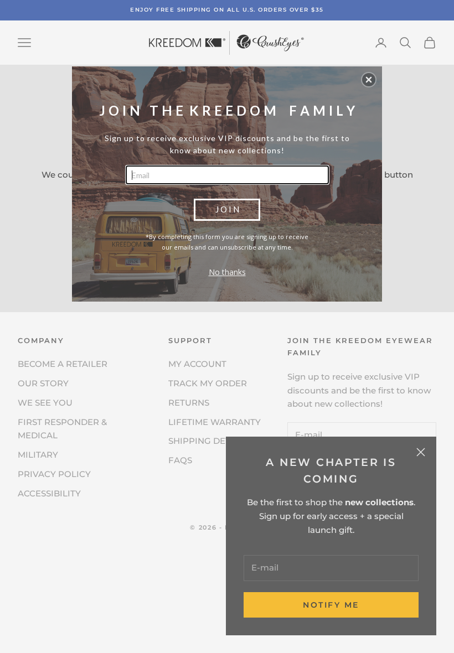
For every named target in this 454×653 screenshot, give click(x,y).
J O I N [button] (227, 209)
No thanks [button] (227, 272)
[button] (368, 79)
